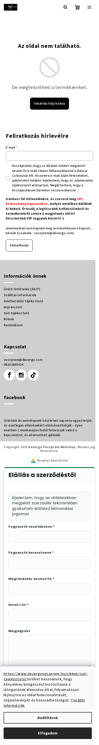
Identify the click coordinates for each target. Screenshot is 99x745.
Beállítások (47, 717)
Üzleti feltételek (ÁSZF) (22, 289)
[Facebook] (9, 375)
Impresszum (13, 307)
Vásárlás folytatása (49, 103)
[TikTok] (33, 375)
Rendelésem (13, 325)
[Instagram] (21, 375)
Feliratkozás (19, 245)
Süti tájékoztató (16, 313)
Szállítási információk (20, 295)
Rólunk (9, 319)
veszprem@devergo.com (53, 233)
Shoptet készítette (52, 460)
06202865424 (13, 364)
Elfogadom (48, 733)
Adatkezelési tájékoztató (23, 301)
